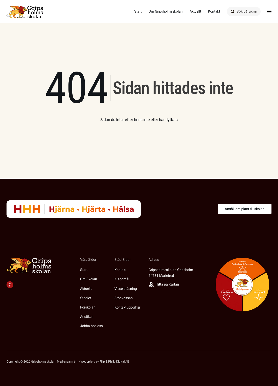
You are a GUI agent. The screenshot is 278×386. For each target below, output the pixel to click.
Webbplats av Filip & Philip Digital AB (105, 361)
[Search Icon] (244, 11)
